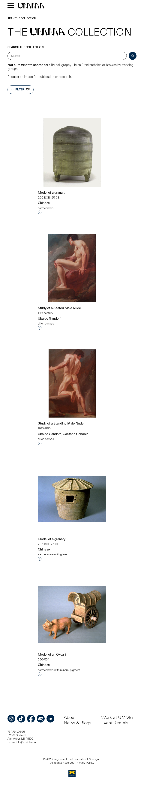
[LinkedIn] (50, 718)
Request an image (20, 76)
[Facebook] (31, 718)
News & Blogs (77, 722)
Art (10, 18)
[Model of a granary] (72, 152)
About (70, 717)
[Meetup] (41, 718)
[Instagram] (11, 718)
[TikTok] (21, 718)
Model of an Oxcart (52, 654)
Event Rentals (114, 722)
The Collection (25, 18)
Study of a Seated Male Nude (59, 308)
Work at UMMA (117, 717)
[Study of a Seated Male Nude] (72, 268)
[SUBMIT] (132, 56)
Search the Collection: (26, 47)
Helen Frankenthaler (87, 65)
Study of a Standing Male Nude (61, 423)
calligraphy (63, 65)
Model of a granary (51, 192)
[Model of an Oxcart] (72, 614)
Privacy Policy (84, 762)
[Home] (31, 6)
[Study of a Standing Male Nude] (72, 383)
